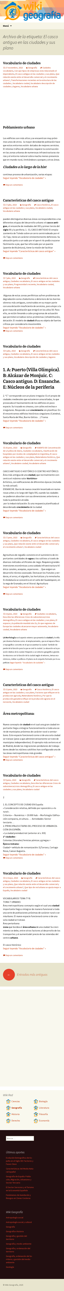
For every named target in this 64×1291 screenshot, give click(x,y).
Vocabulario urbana (29, 86)
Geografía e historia (15, 1231)
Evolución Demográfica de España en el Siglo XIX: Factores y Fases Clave (19, 1160)
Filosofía (43, 1114)
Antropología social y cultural (19, 1222)
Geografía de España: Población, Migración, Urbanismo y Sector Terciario (18, 1179)
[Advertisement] (45, 109)
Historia (15, 1114)
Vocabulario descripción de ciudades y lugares (35, 357)
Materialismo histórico (45, 457)
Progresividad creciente (25, 284)
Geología (10, 1267)
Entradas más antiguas (27, 974)
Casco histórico (43, 204)
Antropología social (14, 1217)
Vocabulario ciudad (21, 83)
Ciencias (15, 1101)
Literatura (44, 1107)
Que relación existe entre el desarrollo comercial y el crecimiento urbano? (31, 77)
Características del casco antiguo (28, 200)
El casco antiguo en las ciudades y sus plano (35, 74)
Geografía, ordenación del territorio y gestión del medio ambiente (19, 1259)
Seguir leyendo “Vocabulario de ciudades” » (24, 177)
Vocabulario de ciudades (22, 63)
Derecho (15, 1120)
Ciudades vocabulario (20, 281)
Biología (43, 1101)
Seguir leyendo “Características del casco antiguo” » (29, 251)
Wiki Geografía (11, 1285)
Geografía (32, 67)
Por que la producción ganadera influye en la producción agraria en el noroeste (29, 698)
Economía (44, 1120)
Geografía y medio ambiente (18, 1243)
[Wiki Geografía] (32, 11)
